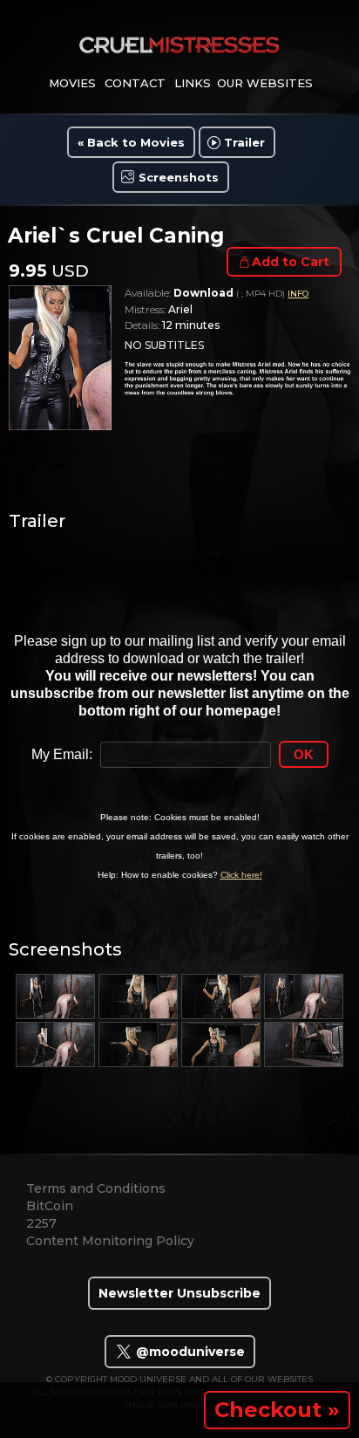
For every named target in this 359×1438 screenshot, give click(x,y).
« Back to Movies (131, 142)
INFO (298, 293)
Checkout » (277, 1409)
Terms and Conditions (96, 1188)
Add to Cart (290, 262)
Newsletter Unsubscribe (179, 1293)
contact (135, 83)
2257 (41, 1223)
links (192, 83)
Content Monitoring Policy (110, 1241)
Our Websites (265, 83)
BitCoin (49, 1206)
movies (72, 83)
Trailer (244, 142)
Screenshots (179, 177)
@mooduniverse (188, 1351)
